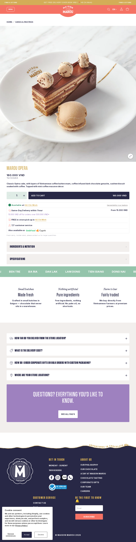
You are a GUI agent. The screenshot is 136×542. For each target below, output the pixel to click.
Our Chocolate (88, 469)
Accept (26, 535)
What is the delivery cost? (28, 350)
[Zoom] (130, 156)
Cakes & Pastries (24, 22)
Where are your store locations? (32, 375)
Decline (41, 535)
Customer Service (44, 497)
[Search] (109, 9)
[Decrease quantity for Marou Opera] (9, 195)
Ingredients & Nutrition (22, 246)
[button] (68, 414)
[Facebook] (52, 478)
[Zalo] (64, 477)
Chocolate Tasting (91, 478)
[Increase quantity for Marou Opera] (24, 195)
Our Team (85, 487)
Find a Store (125, 2)
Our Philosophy (89, 465)
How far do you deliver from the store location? (40, 338)
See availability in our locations (117, 205)
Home (9, 22)
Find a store (11, 2)
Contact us (39, 503)
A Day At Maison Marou (93, 473)
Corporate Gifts (89, 482)
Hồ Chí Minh (40, 220)
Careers (85, 491)
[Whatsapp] (70, 477)
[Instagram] (58, 478)
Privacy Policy (21, 526)
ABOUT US (86, 459)
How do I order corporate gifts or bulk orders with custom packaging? (53, 362)
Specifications (17, 259)
